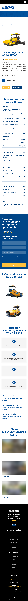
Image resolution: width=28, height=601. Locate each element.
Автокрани (14, 534)
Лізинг (14, 564)
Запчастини (14, 562)
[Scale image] (14, 39)
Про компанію (14, 556)
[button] (6, 87)
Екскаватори (14, 539)
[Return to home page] (8, 7)
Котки (14, 547)
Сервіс (14, 559)
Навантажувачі (14, 542)
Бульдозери (14, 545)
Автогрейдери (14, 536)
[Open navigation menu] (25, 2)
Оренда (14, 567)
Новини (14, 570)
